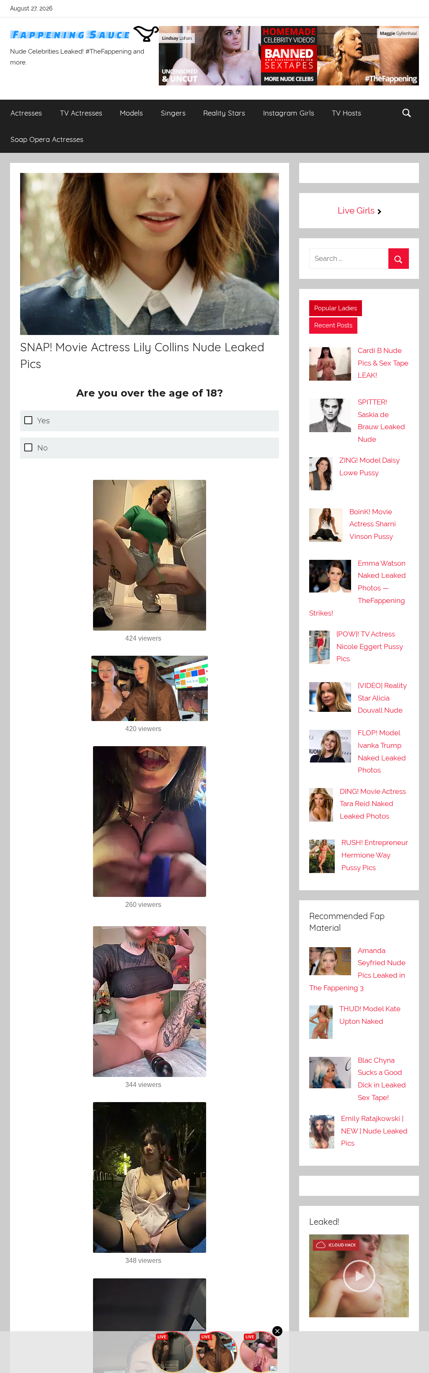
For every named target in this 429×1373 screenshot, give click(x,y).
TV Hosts (346, 112)
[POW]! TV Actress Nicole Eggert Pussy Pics (369, 646)
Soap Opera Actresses (46, 139)
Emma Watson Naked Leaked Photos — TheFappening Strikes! (357, 588)
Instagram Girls (288, 112)
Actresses (26, 112)
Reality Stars (224, 112)
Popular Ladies (335, 308)
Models (131, 112)
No (42, 448)
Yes (43, 420)
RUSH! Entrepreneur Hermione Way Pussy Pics (374, 855)
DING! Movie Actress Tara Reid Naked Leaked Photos (373, 804)
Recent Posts (333, 325)
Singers (173, 112)
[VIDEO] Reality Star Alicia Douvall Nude (382, 698)
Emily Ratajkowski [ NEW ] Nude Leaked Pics (374, 1131)
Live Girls (356, 210)
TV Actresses (81, 112)
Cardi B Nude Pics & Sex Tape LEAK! (383, 363)
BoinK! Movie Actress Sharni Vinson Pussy (372, 524)
